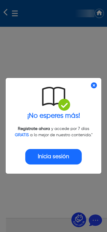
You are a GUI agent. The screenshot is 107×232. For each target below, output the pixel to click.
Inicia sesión (53, 156)
